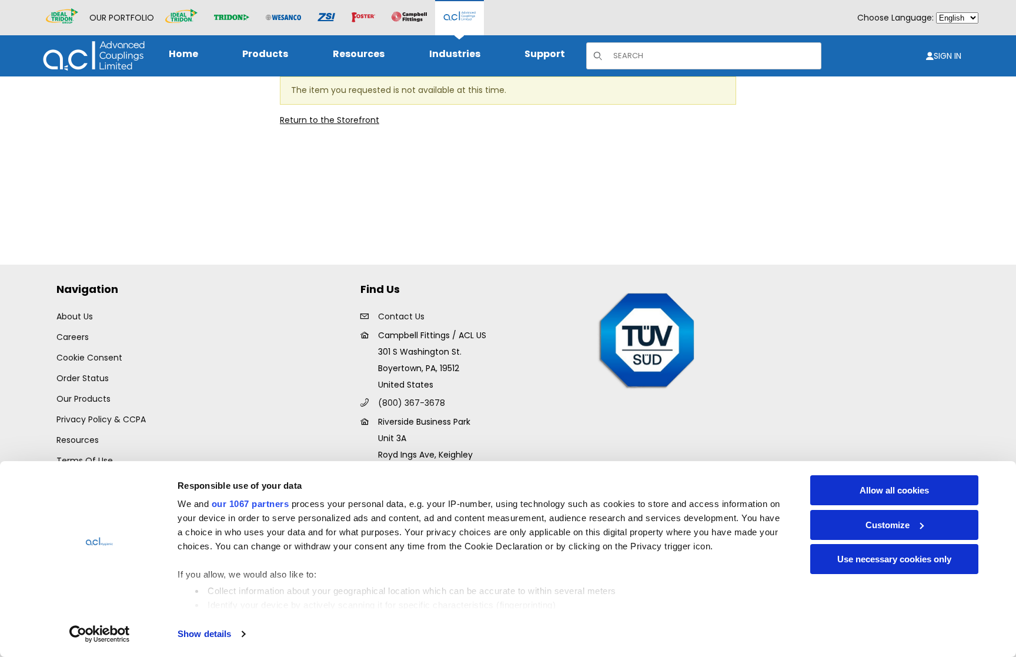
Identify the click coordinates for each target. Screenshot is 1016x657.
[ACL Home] (91, 55)
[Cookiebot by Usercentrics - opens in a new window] (99, 634)
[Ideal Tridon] (181, 17)
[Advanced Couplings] (459, 17)
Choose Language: (895, 18)
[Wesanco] (283, 18)
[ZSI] (326, 18)
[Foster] (363, 17)
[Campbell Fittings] (409, 17)
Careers (72, 337)
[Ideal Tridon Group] (62, 17)
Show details (204, 634)
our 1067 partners (250, 504)
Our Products (83, 399)
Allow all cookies (894, 490)
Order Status (82, 378)
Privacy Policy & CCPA (101, 419)
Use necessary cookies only (894, 559)
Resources (77, 440)
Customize (887, 525)
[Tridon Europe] (231, 18)
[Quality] (647, 339)
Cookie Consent (89, 357)
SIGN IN (947, 56)
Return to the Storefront (329, 120)
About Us (74, 316)
